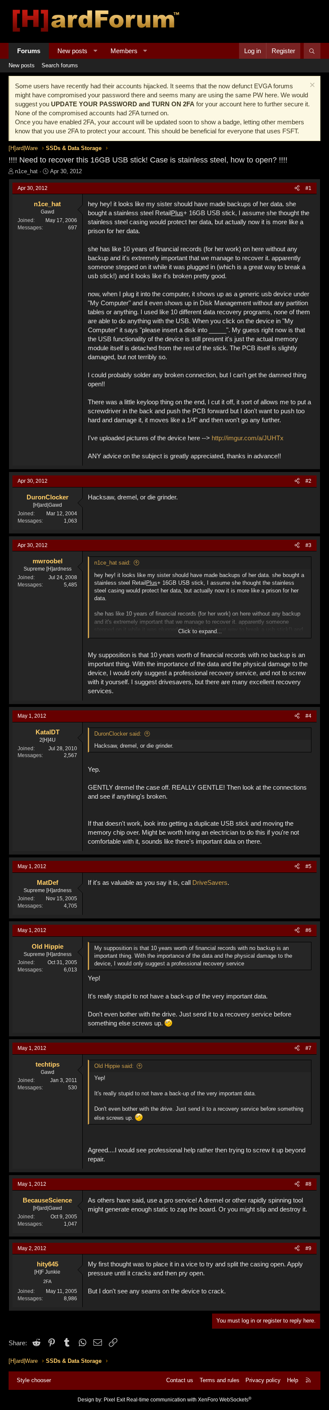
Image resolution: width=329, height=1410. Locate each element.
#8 (308, 1184)
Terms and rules (219, 1380)
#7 (308, 1048)
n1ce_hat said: (112, 562)
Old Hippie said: (114, 1066)
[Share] (297, 188)
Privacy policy (263, 1380)
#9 (308, 1248)
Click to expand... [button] (200, 631)
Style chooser (34, 1380)
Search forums (60, 65)
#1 (308, 188)
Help (292, 1380)
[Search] (312, 51)
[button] (95, 51)
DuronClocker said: (117, 734)
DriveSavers (209, 882)
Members (124, 50)
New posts (72, 50)
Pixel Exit (114, 1400)
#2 (308, 481)
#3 (308, 545)
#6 (308, 930)
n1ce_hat (26, 171)
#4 (308, 716)
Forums (28, 50)
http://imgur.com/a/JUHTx (248, 438)
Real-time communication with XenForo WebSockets (188, 1400)
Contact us (179, 1380)
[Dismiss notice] (311, 85)
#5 (308, 866)
